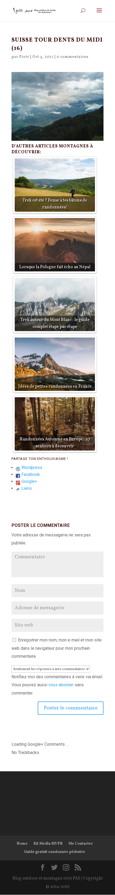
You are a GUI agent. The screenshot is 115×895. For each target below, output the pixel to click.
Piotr (24, 56)
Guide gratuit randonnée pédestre (54, 851)
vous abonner (61, 684)
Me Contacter (80, 843)
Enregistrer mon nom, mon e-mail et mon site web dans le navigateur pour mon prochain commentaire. (56, 648)
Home (22, 843)
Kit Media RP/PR (48, 843)
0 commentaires (73, 56)
